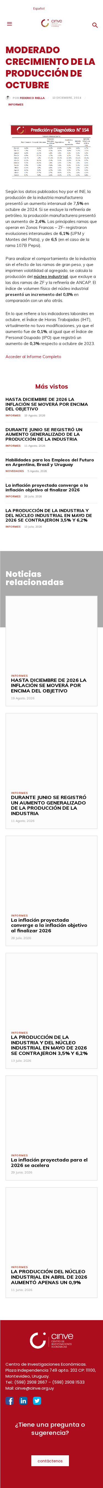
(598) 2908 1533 (68, 1382)
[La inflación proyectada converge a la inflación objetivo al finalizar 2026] (51, 872)
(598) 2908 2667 (30, 1382)
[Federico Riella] (9, 98)
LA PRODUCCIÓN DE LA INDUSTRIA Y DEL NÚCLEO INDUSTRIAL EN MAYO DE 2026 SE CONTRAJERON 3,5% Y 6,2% (48, 515)
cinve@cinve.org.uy (34, 1388)
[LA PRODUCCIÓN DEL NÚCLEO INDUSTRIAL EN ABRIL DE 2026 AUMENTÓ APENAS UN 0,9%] (51, 1224)
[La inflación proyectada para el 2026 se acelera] (51, 1112)
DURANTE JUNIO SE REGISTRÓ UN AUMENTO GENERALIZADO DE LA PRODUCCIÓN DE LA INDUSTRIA (43, 434)
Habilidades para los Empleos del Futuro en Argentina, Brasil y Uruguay (49, 462)
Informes (15, 104)
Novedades (14, 471)
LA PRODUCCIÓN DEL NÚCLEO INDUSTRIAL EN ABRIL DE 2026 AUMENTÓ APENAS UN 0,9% (49, 1277)
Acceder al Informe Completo (33, 356)
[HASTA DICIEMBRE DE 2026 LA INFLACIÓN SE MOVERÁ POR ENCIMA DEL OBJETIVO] (51, 632)
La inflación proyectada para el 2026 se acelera (49, 1162)
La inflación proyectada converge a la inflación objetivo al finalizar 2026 (46, 487)
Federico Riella (32, 98)
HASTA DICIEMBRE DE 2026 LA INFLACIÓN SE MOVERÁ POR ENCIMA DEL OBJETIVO (46, 404)
